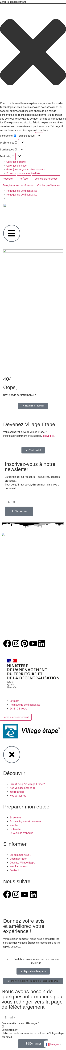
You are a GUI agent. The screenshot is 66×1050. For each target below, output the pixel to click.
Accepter (8, 178)
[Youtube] (33, 643)
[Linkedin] (42, 643)
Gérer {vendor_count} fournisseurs (25, 169)
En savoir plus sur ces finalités (23, 173)
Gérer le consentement (16, 717)
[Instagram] (16, 643)
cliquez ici (48, 435)
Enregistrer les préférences (18, 185)
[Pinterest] (25, 643)
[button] (33, 52)
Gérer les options (16, 161)
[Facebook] (7, 643)
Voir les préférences (46, 178)
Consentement (10, 1030)
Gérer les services (16, 165)
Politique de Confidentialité (21, 190)
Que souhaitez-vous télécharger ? (21, 1023)
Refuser (24, 178)
